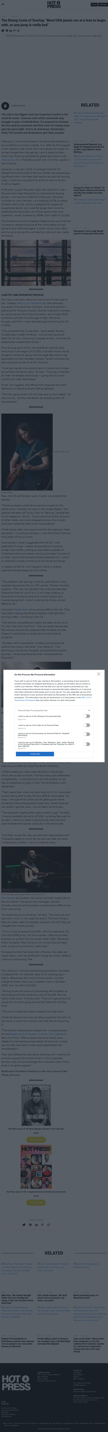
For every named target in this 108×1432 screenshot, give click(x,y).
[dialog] (54, 716)
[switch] (86, 716)
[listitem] (54, 710)
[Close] (99, 674)
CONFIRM (35, 754)
